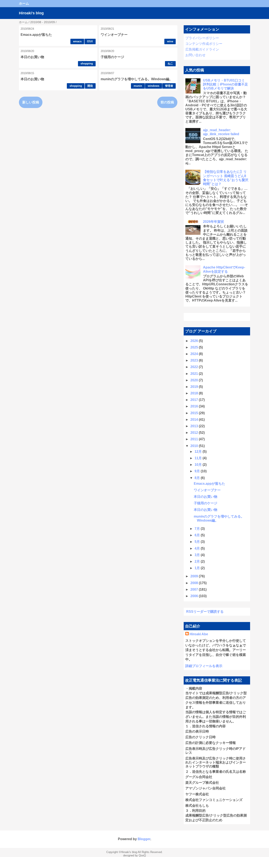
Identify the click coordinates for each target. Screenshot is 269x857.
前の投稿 (167, 102)
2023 (194, 360)
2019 (194, 386)
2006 (194, 596)
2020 (194, 380)
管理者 (169, 85)
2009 (194, 576)
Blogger (144, 839)
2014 (194, 419)
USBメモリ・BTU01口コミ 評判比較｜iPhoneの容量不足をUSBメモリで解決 (225, 84)
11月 (199, 458)
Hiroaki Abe (199, 634)
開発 (90, 85)
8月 (198, 478)
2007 (194, 589)
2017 (194, 400)
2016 (194, 406)
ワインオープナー (114, 34)
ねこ (170, 63)
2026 (194, 341)
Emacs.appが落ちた (36, 34)
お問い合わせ (195, 55)
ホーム (24, 3)
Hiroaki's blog (31, 13)
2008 (194, 583)
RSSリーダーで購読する (205, 611)
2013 (194, 426)
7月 (198, 528)
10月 (199, 464)
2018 (194, 393)
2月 (198, 561)
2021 (194, 373)
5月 (198, 541)
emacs (77, 41)
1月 (198, 568)
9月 (198, 471)
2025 (194, 347)
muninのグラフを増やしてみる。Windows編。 (137, 79)
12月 (199, 451)
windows (153, 85)
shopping (86, 63)
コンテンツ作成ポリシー (203, 43)
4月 (198, 548)
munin (138, 85)
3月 (198, 555)
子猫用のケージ (112, 57)
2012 (194, 432)
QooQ (142, 855)
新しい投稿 (30, 102)
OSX (90, 41)
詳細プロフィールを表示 (203, 666)
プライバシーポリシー (202, 38)
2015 (194, 413)
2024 (194, 354)
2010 (194, 446)
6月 (198, 535)
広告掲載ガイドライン (202, 49)
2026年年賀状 (213, 221)
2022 (194, 367)
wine (170, 41)
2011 (194, 439)
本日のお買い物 (32, 57)
